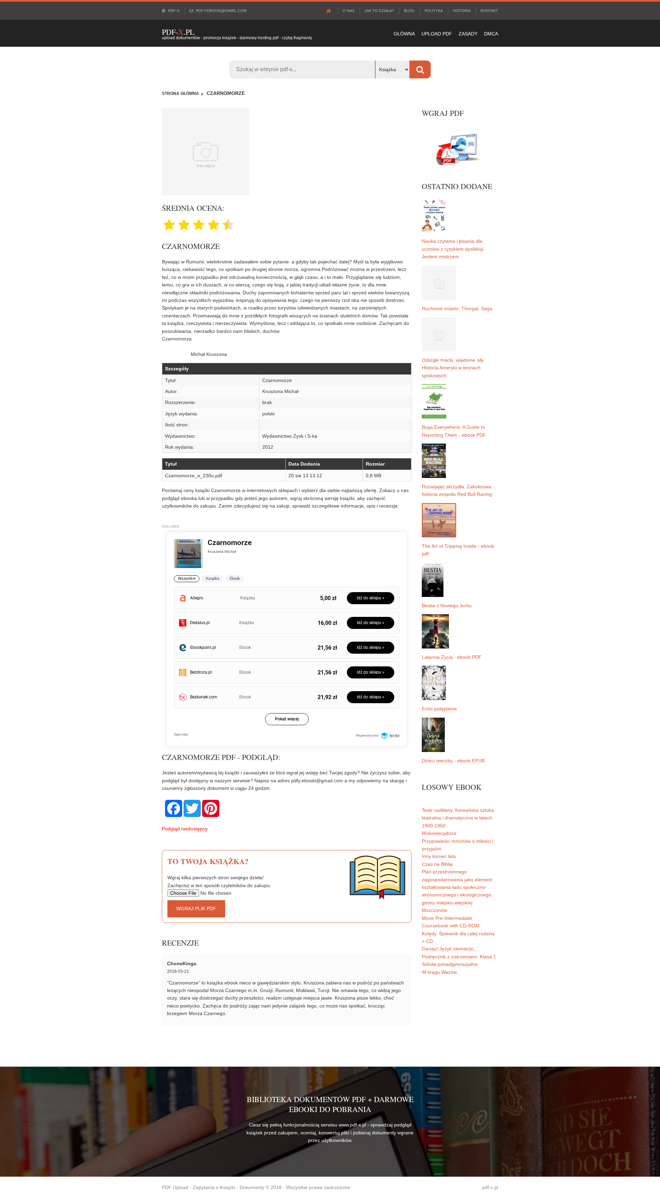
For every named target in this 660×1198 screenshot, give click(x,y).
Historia (462, 11)
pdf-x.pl (490, 1187)
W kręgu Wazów (439, 972)
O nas (348, 11)
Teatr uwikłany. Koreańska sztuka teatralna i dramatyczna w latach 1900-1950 (458, 817)
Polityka (434, 11)
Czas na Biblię (437, 864)
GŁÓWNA (404, 33)
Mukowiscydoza (439, 833)
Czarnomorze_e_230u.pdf (193, 475)
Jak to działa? (379, 11)
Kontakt (489, 11)
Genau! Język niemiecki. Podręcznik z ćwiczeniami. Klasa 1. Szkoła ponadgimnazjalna (459, 956)
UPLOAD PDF (436, 33)
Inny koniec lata (439, 856)
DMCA (491, 33)
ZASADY (468, 33)
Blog (409, 11)
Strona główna (180, 93)
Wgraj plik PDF (196, 908)
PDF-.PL (178, 32)
